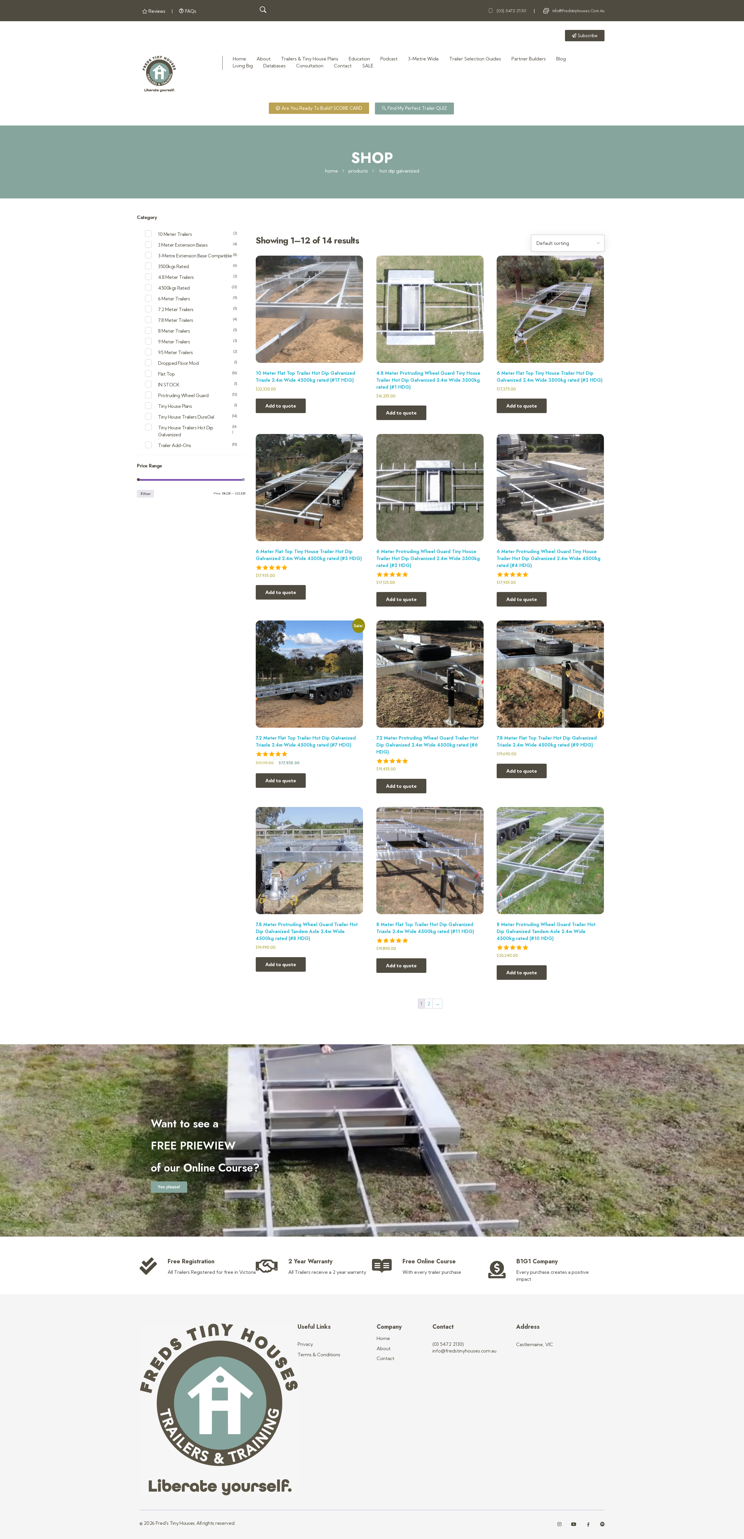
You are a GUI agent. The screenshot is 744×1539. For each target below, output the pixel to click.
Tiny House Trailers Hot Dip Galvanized (185, 431)
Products (358, 171)
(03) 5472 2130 (511, 11)
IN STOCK (168, 385)
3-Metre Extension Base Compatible (195, 256)
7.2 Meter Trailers (175, 309)
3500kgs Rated (173, 266)
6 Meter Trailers (174, 299)
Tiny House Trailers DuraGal (186, 417)
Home (331, 171)
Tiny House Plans (175, 406)
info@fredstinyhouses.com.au (578, 11)
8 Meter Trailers (174, 331)
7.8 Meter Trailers (175, 320)
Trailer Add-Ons (174, 445)
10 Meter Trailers (175, 234)
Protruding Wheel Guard (183, 395)
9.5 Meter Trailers (175, 352)
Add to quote (280, 406)
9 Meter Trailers (174, 342)
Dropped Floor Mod (178, 363)
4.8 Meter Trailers (176, 277)
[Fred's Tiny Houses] (159, 74)
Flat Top (166, 374)
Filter (146, 494)
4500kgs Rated (174, 288)
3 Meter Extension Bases (183, 245)
